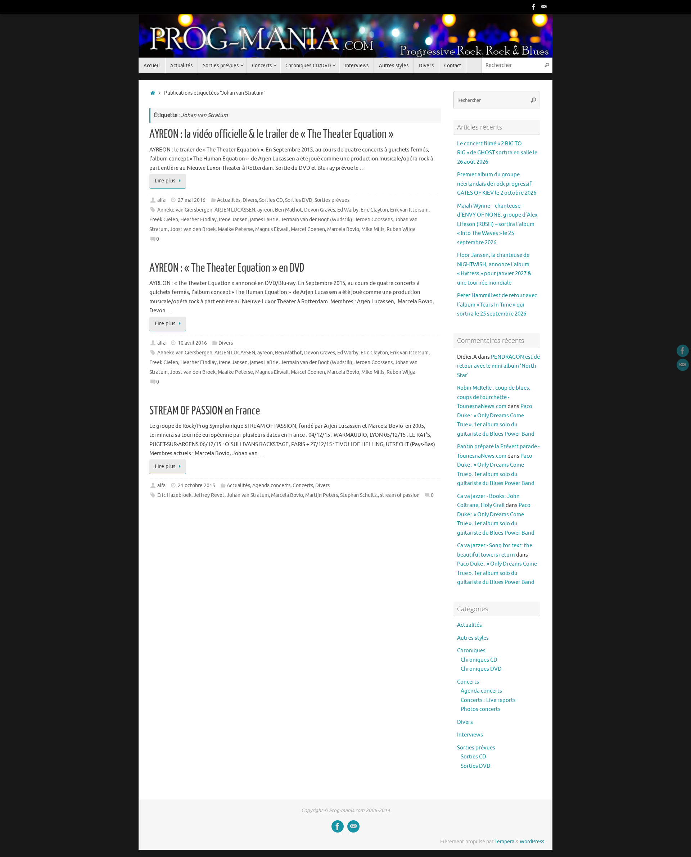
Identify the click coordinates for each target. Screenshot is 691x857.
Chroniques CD (479, 660)
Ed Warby (347, 210)
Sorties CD (271, 200)
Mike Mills (372, 229)
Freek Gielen (163, 220)
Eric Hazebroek (174, 495)
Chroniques (471, 650)
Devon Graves (319, 210)
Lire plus (165, 181)
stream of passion (400, 495)
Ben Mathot (288, 210)
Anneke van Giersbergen (184, 210)
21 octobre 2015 (196, 485)
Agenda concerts (271, 485)
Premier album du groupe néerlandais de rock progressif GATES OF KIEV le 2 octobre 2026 (496, 183)
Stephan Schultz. (359, 495)
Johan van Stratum (248, 495)
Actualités (228, 200)
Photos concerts (481, 709)
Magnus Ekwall (272, 229)
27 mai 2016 (192, 200)
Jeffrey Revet (209, 495)
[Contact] (544, 7)
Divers (250, 200)
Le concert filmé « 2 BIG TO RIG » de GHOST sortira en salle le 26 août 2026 (497, 152)
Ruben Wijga (401, 229)
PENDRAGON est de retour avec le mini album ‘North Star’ (498, 366)
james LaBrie (264, 220)
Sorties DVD (298, 200)
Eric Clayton (374, 210)
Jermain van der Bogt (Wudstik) (316, 220)
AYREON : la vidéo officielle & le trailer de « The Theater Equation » (271, 134)
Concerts (303, 485)
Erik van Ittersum (409, 210)
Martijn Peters (321, 495)
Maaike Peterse (235, 229)
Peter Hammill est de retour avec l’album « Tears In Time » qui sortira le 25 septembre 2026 (497, 304)
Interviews (470, 734)
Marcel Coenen (308, 229)
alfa (161, 200)
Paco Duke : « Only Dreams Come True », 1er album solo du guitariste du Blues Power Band (497, 573)
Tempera (504, 842)
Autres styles (473, 638)
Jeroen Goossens (373, 220)
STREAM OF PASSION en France (204, 410)
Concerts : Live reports (488, 700)
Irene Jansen (233, 220)
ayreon (265, 210)
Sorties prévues (332, 200)
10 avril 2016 (192, 343)
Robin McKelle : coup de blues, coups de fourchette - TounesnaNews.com (493, 397)
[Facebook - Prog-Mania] (534, 7)
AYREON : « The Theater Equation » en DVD (226, 268)
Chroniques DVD (481, 669)
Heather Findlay (198, 220)
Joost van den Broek (193, 229)
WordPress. (532, 842)
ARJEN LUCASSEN (234, 210)
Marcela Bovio (343, 229)
